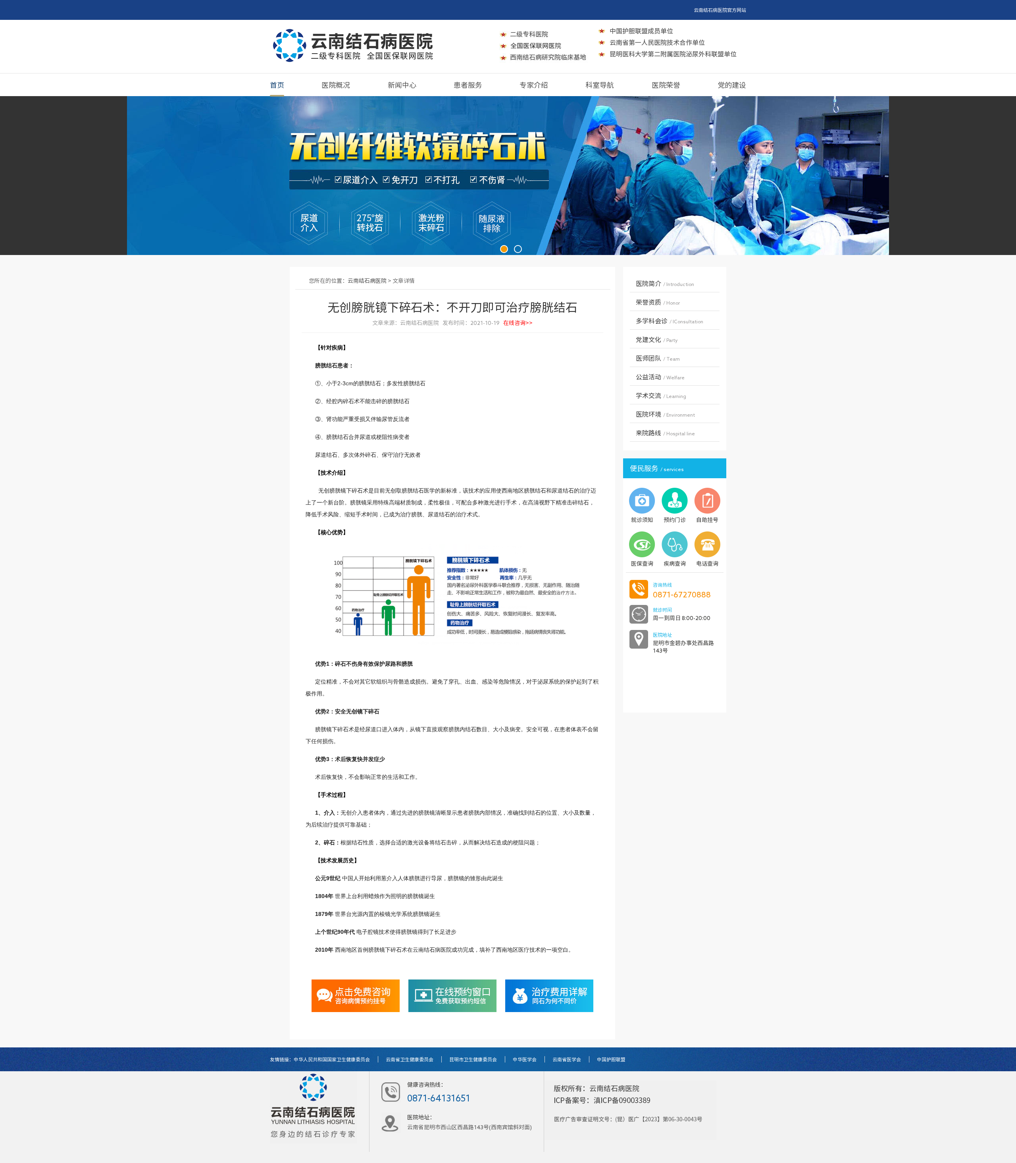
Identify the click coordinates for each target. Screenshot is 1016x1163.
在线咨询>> (518, 323)
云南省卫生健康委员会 (409, 1059)
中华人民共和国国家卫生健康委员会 (332, 1059)
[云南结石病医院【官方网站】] (353, 45)
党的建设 (732, 85)
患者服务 (468, 85)
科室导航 (599, 85)
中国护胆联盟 (611, 1059)
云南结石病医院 (367, 281)
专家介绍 (534, 85)
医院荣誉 (666, 85)
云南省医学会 (566, 1059)
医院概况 (335, 85)
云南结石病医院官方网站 (720, 10)
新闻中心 (402, 85)
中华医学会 (525, 1059)
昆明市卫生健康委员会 (473, 1059)
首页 (277, 85)
